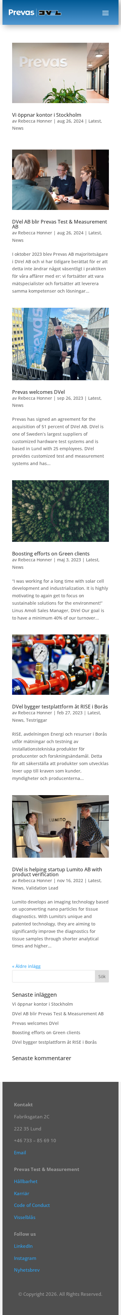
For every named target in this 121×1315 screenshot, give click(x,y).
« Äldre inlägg (26, 966)
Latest (94, 121)
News (18, 128)
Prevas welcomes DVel (38, 392)
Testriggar (36, 720)
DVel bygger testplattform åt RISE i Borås (60, 706)
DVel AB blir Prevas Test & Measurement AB (59, 224)
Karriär (21, 1193)
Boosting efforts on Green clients (51, 553)
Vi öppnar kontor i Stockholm (46, 114)
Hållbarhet (26, 1181)
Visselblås (24, 1217)
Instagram (25, 1258)
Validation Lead (42, 888)
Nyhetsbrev (27, 1270)
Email (20, 1152)
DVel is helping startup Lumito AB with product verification (57, 872)
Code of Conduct (32, 1205)
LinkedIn (23, 1246)
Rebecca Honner (35, 121)
